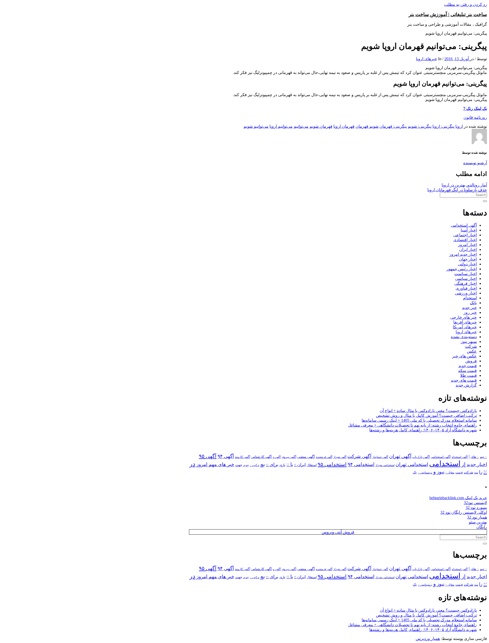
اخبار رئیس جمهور (461, 269)
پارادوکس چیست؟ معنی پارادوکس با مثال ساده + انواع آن (428, 410)
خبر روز (470, 312)
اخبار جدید (477, 464)
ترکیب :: (254, 465)
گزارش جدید (466, 385)
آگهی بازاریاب (421, 457)
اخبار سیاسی (466, 278)
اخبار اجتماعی (465, 235)
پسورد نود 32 (476, 507)
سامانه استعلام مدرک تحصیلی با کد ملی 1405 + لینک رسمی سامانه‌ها (419, 420)
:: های (475, 457)
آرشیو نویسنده (475, 163)
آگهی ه (277, 456)
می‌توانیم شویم (255, 126)
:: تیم (483, 457)
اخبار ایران (468, 249)
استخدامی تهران (412, 464)
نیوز (440, 471)
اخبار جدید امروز (463, 254)
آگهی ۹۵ (207, 456)
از (463, 464)
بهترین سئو (478, 522)
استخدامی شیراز (385, 465)
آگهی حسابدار (380, 456)
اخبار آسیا (469, 230)
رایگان (481, 527)
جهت (238, 465)
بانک (473, 303)
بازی (282, 465)
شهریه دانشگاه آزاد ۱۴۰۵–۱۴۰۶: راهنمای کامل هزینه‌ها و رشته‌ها (423, 430)
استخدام (470, 298)
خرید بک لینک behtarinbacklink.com (458, 498)
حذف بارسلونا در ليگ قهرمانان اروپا (457, 190)
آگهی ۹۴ (226, 456)
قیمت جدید (467, 366)
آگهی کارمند (242, 457)
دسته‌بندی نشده (464, 337)
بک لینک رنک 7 (475, 108)
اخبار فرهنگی (465, 283)
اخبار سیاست (465, 274)
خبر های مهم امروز (215, 464)
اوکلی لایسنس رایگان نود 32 (463, 512)
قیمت (459, 472)
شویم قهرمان (367, 126)
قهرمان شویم (320, 126)
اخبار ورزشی (466, 293)
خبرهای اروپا (426, 59)
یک (415, 472)
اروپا (459, 126)
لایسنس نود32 (475, 502)
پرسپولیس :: (425, 472)
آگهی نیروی (289, 457)
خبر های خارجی (463, 317)
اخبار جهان (468, 259)
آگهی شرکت (359, 456)
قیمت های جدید (464, 380)
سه (476, 472)
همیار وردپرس (428, 638)
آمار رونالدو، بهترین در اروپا (464, 185)
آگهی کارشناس (261, 457)
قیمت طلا (468, 375)
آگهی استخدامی (464, 225)
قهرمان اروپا (344, 126)
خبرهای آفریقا (465, 322)
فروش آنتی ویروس (338, 532)
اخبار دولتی (467, 264)
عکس (472, 351)
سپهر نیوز (469, 341)
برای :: (272, 464)
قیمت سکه (467, 370)
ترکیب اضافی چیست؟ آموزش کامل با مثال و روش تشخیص (426, 415)
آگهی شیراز (339, 456)
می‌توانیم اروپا (281, 126)
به (262, 464)
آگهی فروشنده (324, 456)
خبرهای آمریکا (465, 327)
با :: (290, 464)
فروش (471, 361)
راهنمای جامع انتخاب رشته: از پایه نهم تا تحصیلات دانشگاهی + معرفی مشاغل (412, 425)
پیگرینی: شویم (419, 126)
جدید (246, 465)
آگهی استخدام (460, 456)
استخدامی (444, 463)
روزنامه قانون (475, 117)
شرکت (471, 346)
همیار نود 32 (477, 517)
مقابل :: (449, 472)
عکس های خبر (464, 356)
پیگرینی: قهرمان (393, 126)
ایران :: (300, 464)
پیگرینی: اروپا (443, 126)
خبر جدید (469, 307)
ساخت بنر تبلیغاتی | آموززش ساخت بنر (448, 14)
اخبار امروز (467, 244)
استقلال (312, 465)
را (480, 471)
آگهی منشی (306, 457)
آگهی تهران (400, 456)
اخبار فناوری (466, 288)
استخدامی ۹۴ (361, 464)
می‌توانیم (301, 126)
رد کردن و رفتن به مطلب (465, 4)
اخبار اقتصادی (465, 240)
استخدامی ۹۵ (332, 464)
